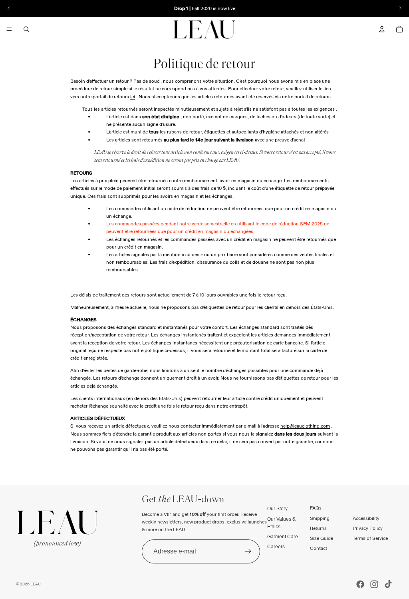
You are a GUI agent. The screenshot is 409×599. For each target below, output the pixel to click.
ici (132, 97)
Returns (318, 528)
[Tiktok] (388, 584)
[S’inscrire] (248, 551)
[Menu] (9, 29)
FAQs (316, 508)
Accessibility (366, 518)
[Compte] (382, 29)
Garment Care (282, 536)
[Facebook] (360, 584)
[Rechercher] (26, 29)
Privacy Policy (368, 528)
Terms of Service (370, 538)
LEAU (35, 584)
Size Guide (321, 538)
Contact (318, 548)
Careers (276, 547)
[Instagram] (374, 584)
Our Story (277, 509)
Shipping (320, 518)
